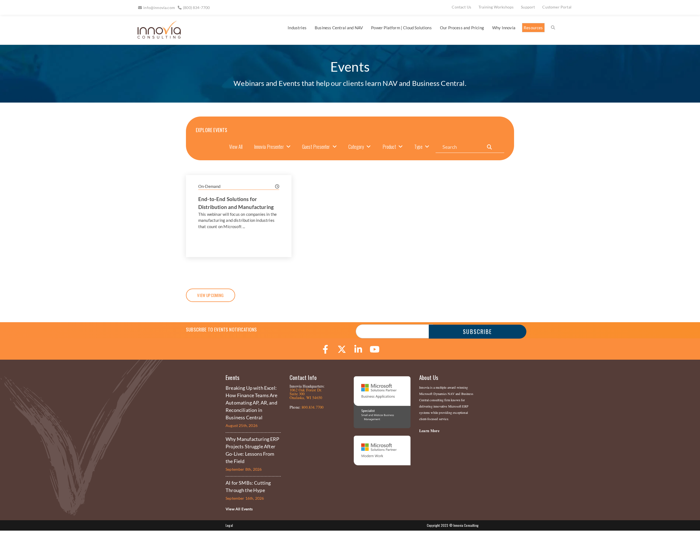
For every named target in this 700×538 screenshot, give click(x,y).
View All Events (239, 509)
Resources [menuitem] (533, 27)
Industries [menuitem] (297, 27)
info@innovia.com (159, 7)
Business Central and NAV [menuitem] (339, 27)
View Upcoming (210, 295)
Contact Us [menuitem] (461, 7)
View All (236, 146)
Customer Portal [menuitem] (556, 7)
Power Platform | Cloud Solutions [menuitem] (401, 27)
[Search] (489, 147)
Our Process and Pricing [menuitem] (462, 27)
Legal (229, 525)
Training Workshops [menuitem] (496, 7)
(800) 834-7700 (196, 7)
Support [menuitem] (528, 7)
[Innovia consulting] (155, 36)
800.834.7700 (312, 407)
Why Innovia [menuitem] (503, 27)
